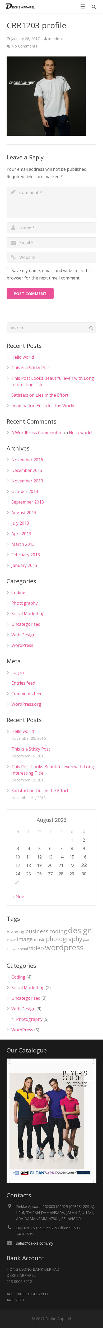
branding (15, 931)
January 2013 (24, 565)
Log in (17, 672)
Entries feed (23, 683)
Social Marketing (28, 613)
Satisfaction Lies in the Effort (39, 395)
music (39, 939)
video (36, 948)
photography (64, 939)
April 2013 (21, 534)
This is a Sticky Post (30, 368)
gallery (11, 940)
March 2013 (23, 544)
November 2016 (27, 460)
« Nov (18, 896)
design (80, 930)
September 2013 (27, 502)
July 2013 (20, 523)
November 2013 (27, 481)
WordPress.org (26, 704)
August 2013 (23, 512)
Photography (24, 603)
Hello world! (23, 357)
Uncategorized (25, 624)
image (25, 939)
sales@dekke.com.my (34, 1243)
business (36, 931)
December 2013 (26, 470)
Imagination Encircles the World (42, 406)
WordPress (22, 645)
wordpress (64, 947)
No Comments (24, 46)
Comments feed (27, 693)
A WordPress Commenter (36, 432)
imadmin (55, 38)
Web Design (23, 635)
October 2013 (24, 491)
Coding (18, 592)
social (22, 948)
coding (58, 931)
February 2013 (25, 555)
